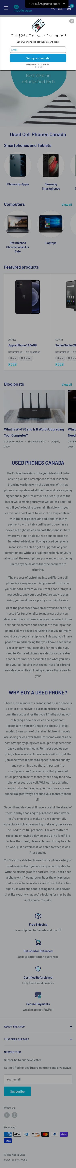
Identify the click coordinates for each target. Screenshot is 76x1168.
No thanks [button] (38, 66)
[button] (71, 21)
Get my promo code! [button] (38, 58)
